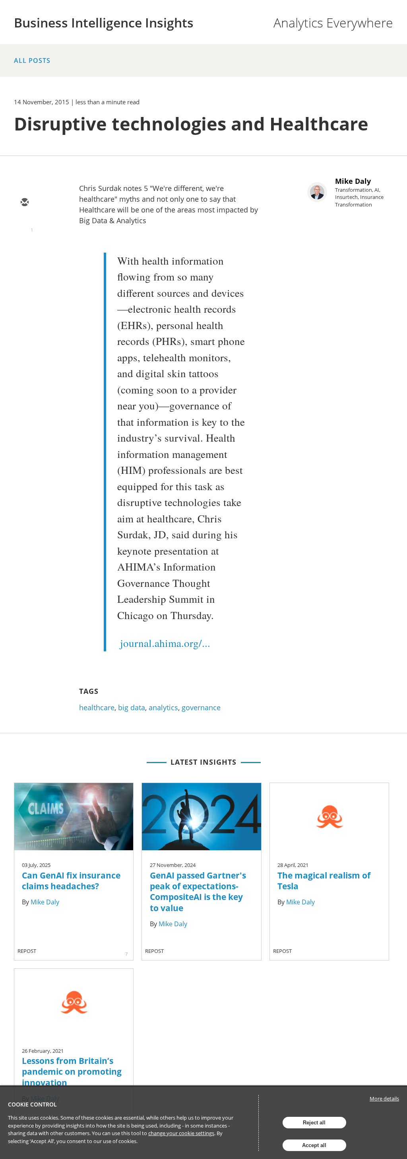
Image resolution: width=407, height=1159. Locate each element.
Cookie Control (32, 1104)
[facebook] (24, 272)
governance (201, 707)
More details (384, 1098)
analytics (163, 707)
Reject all (314, 1123)
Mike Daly (353, 181)
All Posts (32, 60)
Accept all (314, 1145)
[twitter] (24, 226)
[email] (24, 202)
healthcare (96, 707)
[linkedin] (24, 249)
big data (131, 707)
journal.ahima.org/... (165, 643)
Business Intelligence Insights (104, 22)
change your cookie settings (181, 1133)
